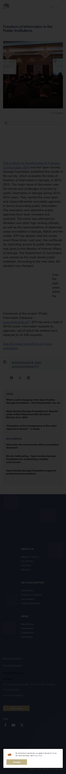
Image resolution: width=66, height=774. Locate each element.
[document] (33, 387)
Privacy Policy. (38, 756)
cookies (54, 753)
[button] (16, 762)
